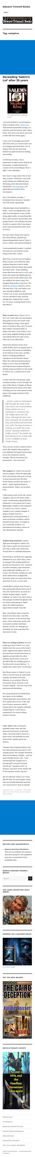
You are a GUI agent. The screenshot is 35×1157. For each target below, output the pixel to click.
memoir (22, 792)
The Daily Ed (7, 1122)
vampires (9, 794)
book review (6, 792)
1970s (25, 790)
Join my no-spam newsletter (14, 1145)
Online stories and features (13, 1131)
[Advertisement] (17, 57)
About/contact (8, 1136)
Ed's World (18, 790)
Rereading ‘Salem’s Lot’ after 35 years (16, 78)
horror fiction (15, 792)
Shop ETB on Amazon (11, 1140)
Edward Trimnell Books (16, 6)
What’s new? (8, 1117)
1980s (29, 790)
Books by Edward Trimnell (13, 1126)
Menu (6, 12)
